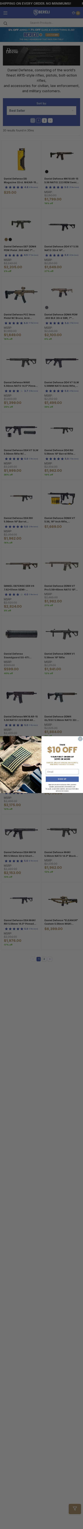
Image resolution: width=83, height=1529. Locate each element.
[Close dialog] (80, 739)
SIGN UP (62, 779)
